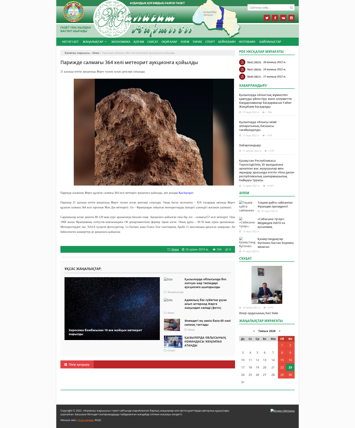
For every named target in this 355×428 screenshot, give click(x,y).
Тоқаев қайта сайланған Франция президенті (275, 204)
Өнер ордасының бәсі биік (258, 313)
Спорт (210, 42)
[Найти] (291, 7)
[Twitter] (267, 18)
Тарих (197, 42)
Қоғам (139, 42)
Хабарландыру (250, 145)
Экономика (120, 42)
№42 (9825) (254, 62)
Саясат (152, 42)
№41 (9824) (254, 69)
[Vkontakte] (283, 18)
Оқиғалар (169, 42)
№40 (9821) (254, 76)
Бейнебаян (227, 42)
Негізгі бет (70, 42)
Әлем (185, 42)
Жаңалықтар (93, 42)
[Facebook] (275, 18)
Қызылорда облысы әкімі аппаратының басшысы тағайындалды (258, 126)
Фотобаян (247, 42)
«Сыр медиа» (85, 420)
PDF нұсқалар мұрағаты (261, 51)
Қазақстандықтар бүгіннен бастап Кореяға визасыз (276, 243)
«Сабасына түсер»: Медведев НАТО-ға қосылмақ (271, 223)
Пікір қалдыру (79, 364)
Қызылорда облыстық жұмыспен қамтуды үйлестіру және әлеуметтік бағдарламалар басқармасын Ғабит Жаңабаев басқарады (265, 100)
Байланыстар (270, 42)
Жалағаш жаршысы (147, 18)
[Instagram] (291, 18)
